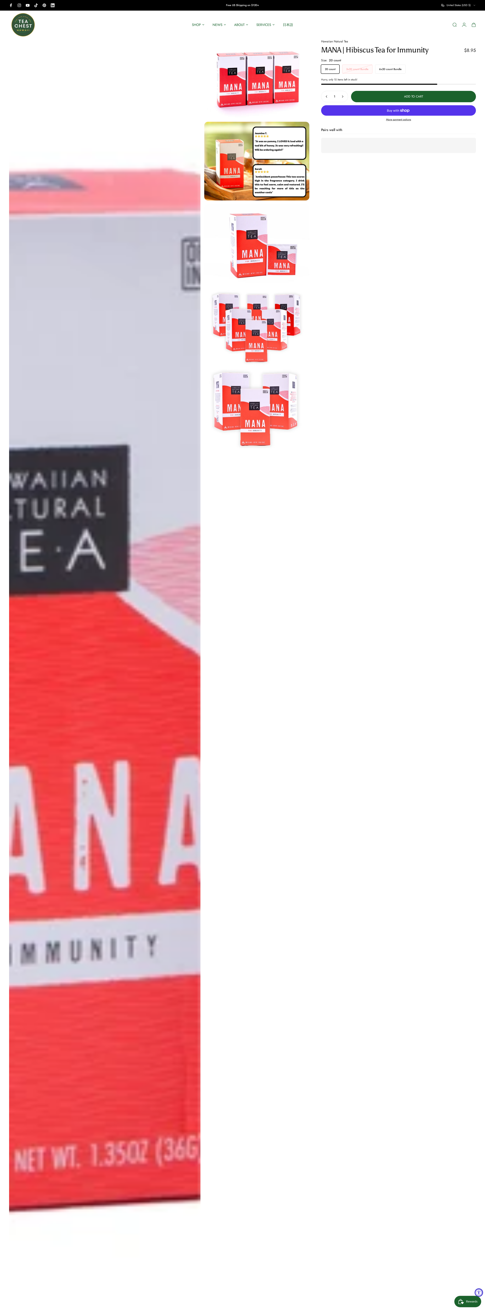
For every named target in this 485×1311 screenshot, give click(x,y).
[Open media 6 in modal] (256, 409)
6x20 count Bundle (390, 69)
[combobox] (458, 5)
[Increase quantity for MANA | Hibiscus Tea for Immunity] (343, 96)
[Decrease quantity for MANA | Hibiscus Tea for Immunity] (325, 96)
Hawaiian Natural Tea (334, 41)
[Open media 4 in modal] (256, 243)
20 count (330, 69)
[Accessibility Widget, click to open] (479, 1292)
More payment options (398, 119)
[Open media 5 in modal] (256, 326)
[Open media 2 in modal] (256, 78)
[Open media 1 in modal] (104, 673)
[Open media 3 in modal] (256, 161)
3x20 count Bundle (357, 69)
